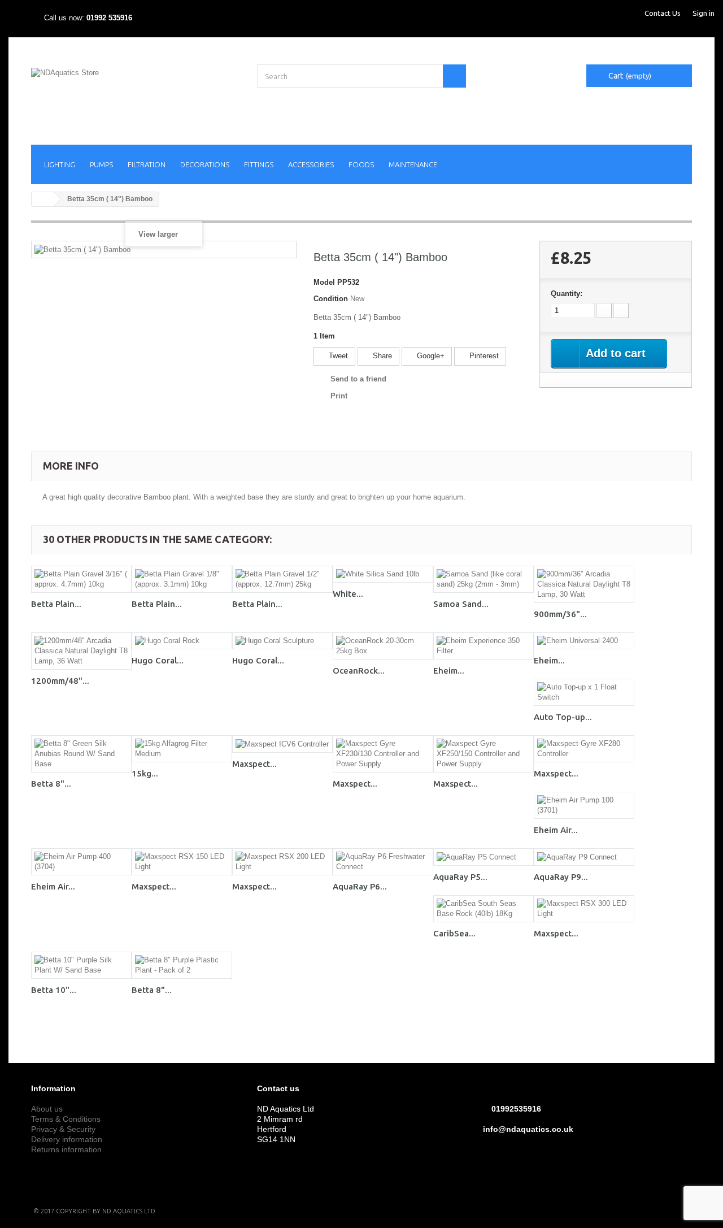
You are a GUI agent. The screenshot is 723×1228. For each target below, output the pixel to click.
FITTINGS (258, 164)
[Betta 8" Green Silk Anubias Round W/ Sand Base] (81, 754)
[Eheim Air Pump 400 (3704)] (81, 861)
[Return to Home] (43, 199)
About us (47, 1108)
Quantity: (566, 293)
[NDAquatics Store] (135, 96)
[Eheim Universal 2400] (584, 641)
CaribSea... (454, 933)
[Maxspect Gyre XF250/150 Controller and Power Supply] (483, 754)
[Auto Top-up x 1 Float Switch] (584, 692)
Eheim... (448, 670)
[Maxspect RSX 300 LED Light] (584, 908)
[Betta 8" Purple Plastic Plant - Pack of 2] (182, 965)
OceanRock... (359, 670)
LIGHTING (59, 164)
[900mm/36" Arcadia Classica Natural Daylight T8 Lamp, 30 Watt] (584, 584)
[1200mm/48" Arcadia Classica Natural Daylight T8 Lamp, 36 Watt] (81, 651)
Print (338, 396)
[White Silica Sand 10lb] (383, 574)
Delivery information (66, 1139)
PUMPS (101, 164)
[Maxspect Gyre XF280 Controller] (584, 748)
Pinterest (483, 356)
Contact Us (662, 13)
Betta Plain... (56, 604)
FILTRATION (146, 164)
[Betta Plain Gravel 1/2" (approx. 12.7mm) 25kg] (282, 579)
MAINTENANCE (413, 164)
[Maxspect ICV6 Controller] (282, 744)
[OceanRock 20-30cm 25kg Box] (383, 645)
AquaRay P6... (360, 886)
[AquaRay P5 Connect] (483, 857)
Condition (330, 298)
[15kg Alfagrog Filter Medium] (182, 748)
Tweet (337, 356)
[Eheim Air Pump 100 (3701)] (584, 805)
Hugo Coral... (158, 660)
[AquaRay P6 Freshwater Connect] (383, 861)
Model (324, 282)
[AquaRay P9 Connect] (584, 857)
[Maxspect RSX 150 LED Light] (182, 861)
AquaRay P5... (460, 877)
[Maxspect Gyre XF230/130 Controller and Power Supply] (383, 754)
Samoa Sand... (461, 604)
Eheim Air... (556, 830)
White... (348, 593)
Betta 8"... (51, 783)
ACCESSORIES (311, 164)
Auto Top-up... (563, 717)
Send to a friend (358, 379)
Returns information (66, 1149)
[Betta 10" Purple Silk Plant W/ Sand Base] (81, 965)
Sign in (703, 13)
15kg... (145, 773)
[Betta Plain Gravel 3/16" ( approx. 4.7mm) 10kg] (81, 579)
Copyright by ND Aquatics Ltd (105, 1211)
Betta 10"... (53, 990)
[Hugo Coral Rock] (182, 641)
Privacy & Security (63, 1129)
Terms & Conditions (66, 1118)
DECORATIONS (204, 164)
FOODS (361, 164)
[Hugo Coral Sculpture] (282, 641)
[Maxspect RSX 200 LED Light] (282, 861)
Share (381, 356)
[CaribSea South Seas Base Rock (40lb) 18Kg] (483, 908)
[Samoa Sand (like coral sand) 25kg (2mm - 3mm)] (483, 579)
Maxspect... (254, 764)
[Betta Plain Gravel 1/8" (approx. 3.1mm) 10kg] (182, 579)
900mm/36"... (560, 614)
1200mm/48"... (60, 680)
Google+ (430, 356)
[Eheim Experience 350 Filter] (483, 645)
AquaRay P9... (561, 877)
